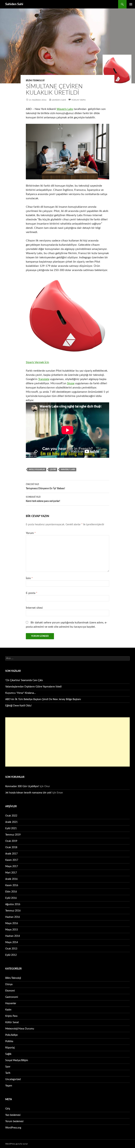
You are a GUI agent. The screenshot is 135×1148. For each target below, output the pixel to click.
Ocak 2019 (11, 841)
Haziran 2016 (12, 917)
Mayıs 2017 (11, 866)
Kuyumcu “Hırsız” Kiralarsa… (20, 693)
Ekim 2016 (11, 892)
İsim (29, 578)
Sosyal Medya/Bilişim (16, 1060)
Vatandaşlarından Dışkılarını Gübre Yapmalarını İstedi (33, 686)
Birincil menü (131, 4)
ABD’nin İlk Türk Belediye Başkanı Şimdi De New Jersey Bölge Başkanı (43, 699)
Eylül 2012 (11, 955)
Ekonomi (10, 991)
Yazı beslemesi (12, 1115)
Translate (43, 379)
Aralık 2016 (11, 879)
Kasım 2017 (11, 860)
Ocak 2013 (11, 949)
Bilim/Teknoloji (35, 80)
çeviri (53, 469)
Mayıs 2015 (11, 930)
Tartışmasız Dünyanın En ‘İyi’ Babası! (45, 486)
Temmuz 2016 (13, 911)
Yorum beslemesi (14, 1121)
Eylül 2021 (11, 828)
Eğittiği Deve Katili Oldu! (18, 705)
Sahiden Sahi (14, 4)
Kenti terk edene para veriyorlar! (43, 499)
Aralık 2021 (11, 822)
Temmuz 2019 (13, 835)
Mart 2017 (11, 873)
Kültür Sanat (12, 1022)
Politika (9, 1041)
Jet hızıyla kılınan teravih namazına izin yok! (28, 793)
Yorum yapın (78, 100)
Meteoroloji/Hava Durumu (19, 1029)
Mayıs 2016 (11, 923)
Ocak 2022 (11, 816)
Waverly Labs (65, 109)
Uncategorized (13, 1079)
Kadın (8, 1010)
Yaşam (8, 1086)
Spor (7, 1067)
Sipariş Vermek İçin (37, 362)
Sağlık (8, 1054)
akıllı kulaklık (37, 469)
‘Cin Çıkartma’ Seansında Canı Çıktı (24, 680)
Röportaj (10, 1048)
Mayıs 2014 (11, 942)
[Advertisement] (67, 742)
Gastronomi (11, 997)
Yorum (31, 533)
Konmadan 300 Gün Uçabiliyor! (22, 786)
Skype (70, 383)
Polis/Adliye (11, 1035)
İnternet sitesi (34, 607)
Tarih (7, 1073)
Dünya (8, 984)
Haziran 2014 (12, 936)
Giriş (7, 1109)
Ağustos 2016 (12, 904)
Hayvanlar (10, 1003)
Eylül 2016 (11, 898)
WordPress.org (13, 1128)
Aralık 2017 (11, 854)
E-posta (31, 593)
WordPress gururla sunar (16, 1144)
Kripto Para (11, 1016)
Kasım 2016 (11, 885)
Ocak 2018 (11, 847)
